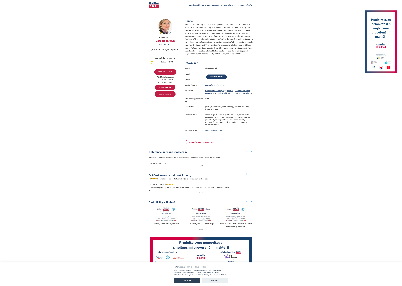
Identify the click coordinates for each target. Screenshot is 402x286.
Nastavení (214, 280)
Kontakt (241, 5)
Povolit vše (187, 280)
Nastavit (224, 275)
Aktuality (206, 5)
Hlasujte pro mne (165, 72)
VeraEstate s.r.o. (165, 44)
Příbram (234, 93)
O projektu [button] (216, 5)
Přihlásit (249, 5)
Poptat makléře (165, 87)
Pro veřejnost (229, 5)
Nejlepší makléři (193, 5)
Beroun (208, 85)
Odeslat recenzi (165, 94)
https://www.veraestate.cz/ (215, 130)
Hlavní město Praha (242, 91)
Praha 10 (230, 91)
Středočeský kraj (218, 85)
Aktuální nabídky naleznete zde (201, 142)
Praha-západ (210, 93)
